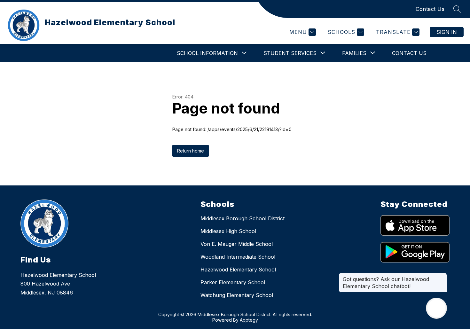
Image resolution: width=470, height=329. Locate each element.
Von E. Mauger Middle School (236, 244)
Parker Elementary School (232, 282)
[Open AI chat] (436, 308)
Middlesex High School (228, 231)
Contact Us (430, 9)
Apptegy (249, 320)
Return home (190, 150)
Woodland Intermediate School (237, 257)
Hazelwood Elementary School (238, 269)
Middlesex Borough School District (242, 218)
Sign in (446, 32)
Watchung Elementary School (236, 295)
